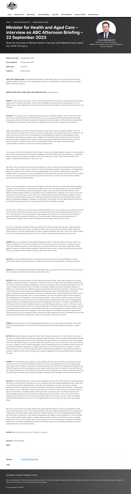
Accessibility (10, 475)
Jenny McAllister (44, 14)
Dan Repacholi (93, 14)
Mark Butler (31, 14)
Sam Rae (55, 14)
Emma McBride (66, 14)
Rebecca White (80, 14)
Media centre (19, 14)
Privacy (34, 475)
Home (10, 14)
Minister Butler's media (40, 22)
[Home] (12, 5)
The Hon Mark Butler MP (21, 22)
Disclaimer (27, 475)
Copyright (19, 475)
